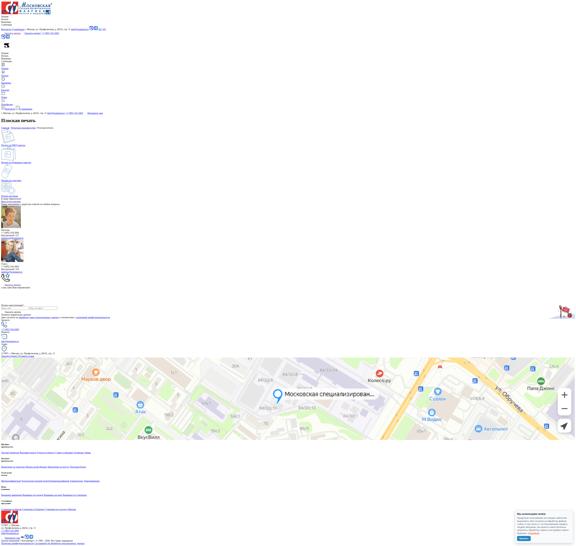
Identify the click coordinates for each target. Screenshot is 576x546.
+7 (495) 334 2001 (50, 33)
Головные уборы (82, 452)
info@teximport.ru (80, 29)
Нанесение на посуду (58, 467)
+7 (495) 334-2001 (10, 329)
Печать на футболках (36, 467)
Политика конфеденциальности (17, 543)
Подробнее (533, 533)
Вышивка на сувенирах (75, 495)
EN (104, 29)
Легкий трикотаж (10, 452)
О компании (18, 29)
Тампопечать (76, 481)
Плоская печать (78, 467)
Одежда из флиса (45, 452)
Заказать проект (9, 356)
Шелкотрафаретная (11, 481)
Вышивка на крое (53, 495)
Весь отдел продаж (11, 201)
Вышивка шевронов (11, 495)
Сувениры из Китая (11, 509)
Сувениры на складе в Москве (60, 509)
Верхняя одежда (28, 452)
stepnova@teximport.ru (12, 238)
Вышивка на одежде (32, 495)
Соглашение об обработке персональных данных (59, 543)
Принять (524, 538)
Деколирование (92, 481)
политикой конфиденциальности (93, 317)
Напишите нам (95, 113)
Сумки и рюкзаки (64, 452)
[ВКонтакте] (22, 538)
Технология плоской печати (35, 481)
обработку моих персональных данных (39, 317)
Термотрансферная (59, 481)
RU (100, 29)
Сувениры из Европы (33, 509)
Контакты (6, 29)
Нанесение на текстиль (13, 467)
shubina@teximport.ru (11, 272)
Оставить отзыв (26, 356)
